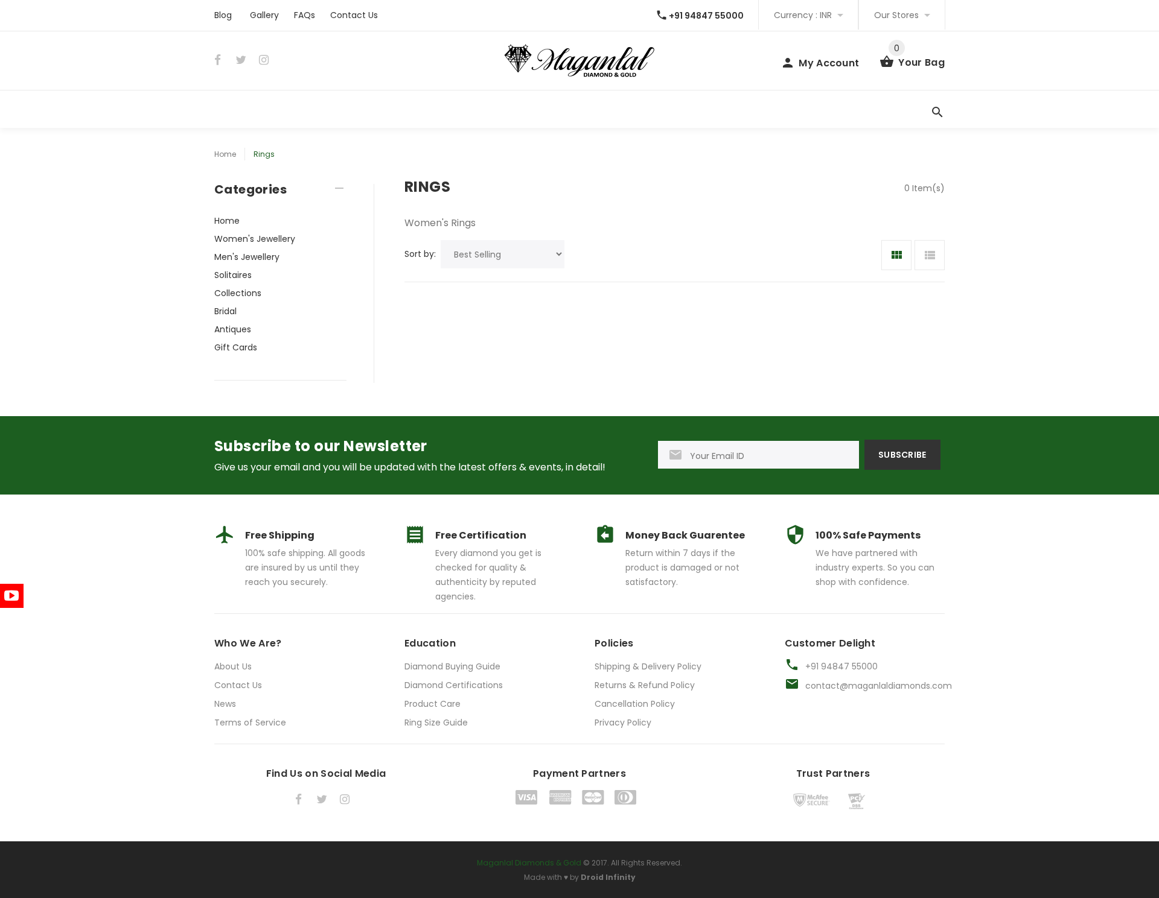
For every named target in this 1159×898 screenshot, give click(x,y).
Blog (223, 15)
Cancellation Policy (635, 704)
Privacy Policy (623, 722)
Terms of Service (250, 722)
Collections (237, 293)
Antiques (232, 329)
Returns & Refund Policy (645, 685)
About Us (233, 666)
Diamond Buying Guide (452, 666)
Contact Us (354, 15)
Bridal (225, 311)
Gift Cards (235, 347)
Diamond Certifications (453, 685)
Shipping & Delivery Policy (648, 666)
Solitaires (233, 275)
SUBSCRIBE (902, 455)
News (225, 704)
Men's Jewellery (246, 257)
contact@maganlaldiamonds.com (878, 686)
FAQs (304, 15)
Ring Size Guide (436, 722)
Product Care (432, 704)
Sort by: (420, 254)
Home (225, 154)
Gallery (264, 15)
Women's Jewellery (254, 239)
